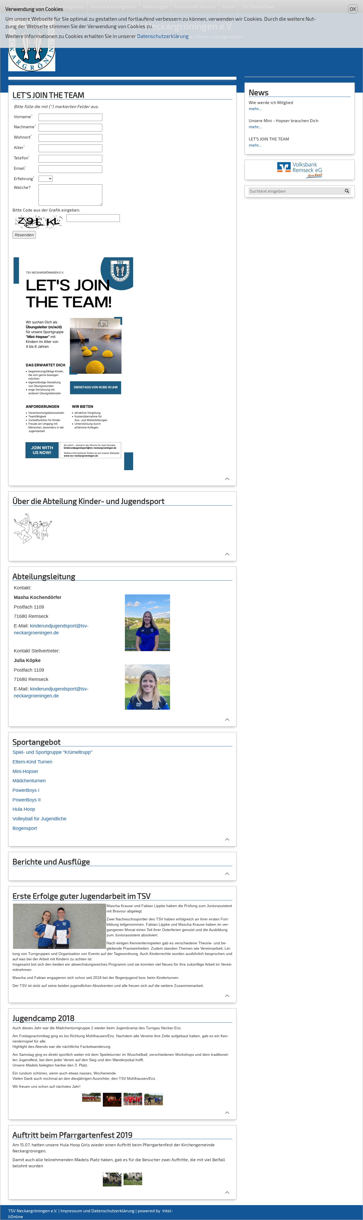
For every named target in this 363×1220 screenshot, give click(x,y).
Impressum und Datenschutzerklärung (97, 1210)
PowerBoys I (25, 790)
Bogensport (24, 828)
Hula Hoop (23, 809)
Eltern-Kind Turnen (32, 761)
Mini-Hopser (25, 771)
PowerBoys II (26, 800)
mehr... (255, 108)
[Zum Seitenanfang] (227, 478)
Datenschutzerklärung (163, 36)
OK (353, 9)
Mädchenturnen (29, 780)
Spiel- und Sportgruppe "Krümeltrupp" (52, 752)
